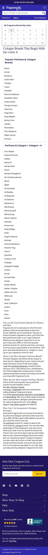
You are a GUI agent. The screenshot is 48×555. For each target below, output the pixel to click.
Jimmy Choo (9, 120)
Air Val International (12, 177)
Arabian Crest (10, 259)
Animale (7, 240)
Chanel (21, 387)
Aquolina (8, 255)
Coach (7, 87)
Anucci (7, 251)
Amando (7, 222)
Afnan (6, 68)
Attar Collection (10, 303)
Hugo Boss (9, 113)
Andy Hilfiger (9, 229)
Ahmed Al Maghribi (12, 173)
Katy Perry (29, 394)
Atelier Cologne (10, 288)
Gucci (9, 389)
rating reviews (13, 520)
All (43, 43)
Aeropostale (9, 166)
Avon (6, 310)
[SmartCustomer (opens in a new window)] (10, 526)
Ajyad (6, 184)
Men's (16, 18)
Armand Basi (9, 277)
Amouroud (9, 225)
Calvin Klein (9, 79)
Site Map (12, 541)
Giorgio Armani (10, 105)
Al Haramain (9, 188)
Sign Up (39, 474)
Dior (8, 387)
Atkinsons (8, 296)
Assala (7, 281)
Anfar (6, 233)
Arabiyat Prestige (11, 266)
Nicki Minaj (11, 397)
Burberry (8, 76)
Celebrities (16, 389)
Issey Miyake (9, 116)
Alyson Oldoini (10, 218)
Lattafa (7, 124)
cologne (18, 425)
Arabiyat (7, 262)
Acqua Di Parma (11, 155)
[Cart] (45, 8)
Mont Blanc (9, 127)
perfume (10, 423)
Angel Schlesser (11, 236)
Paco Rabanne (10, 131)
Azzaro (7, 318)
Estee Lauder (9, 101)
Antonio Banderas (12, 244)
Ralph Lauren (10, 135)
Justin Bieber (39, 394)
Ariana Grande (17, 394)
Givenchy (8, 109)
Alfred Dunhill (10, 210)
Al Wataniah (9, 196)
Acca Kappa (9, 151)
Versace (7, 139)
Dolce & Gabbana (11, 94)
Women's (6, 18)
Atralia (7, 299)
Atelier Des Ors (10, 292)
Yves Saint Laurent (18, 404)
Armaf (7, 72)
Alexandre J (9, 203)
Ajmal (6, 181)
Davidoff (7, 90)
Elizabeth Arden (11, 98)
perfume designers (19, 366)
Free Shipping (40, 18)
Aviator (7, 307)
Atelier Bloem (10, 285)
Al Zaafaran (9, 199)
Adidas (7, 159)
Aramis (7, 270)
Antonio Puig (9, 247)
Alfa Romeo (9, 207)
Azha (6, 314)
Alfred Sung (9, 214)
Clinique (7, 83)
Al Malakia (8, 192)
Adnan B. (8, 162)
